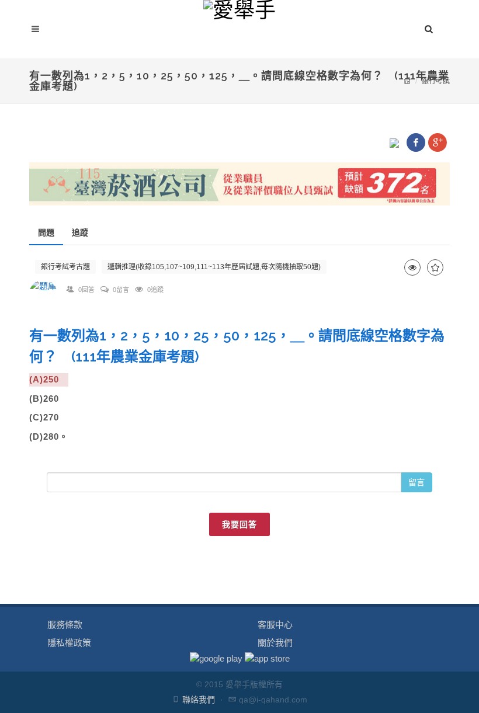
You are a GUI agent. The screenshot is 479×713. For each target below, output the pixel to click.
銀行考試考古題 (65, 267)
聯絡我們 (198, 699)
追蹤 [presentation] (80, 232)
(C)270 (48, 417)
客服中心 (275, 624)
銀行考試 (436, 81)
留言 (416, 482)
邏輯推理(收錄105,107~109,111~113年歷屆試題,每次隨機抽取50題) (214, 267)
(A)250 (48, 379)
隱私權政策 (69, 643)
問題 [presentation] (46, 232)
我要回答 (239, 524)
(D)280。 (48, 436)
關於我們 (275, 643)
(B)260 (48, 399)
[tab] (46, 233)
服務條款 (64, 624)
